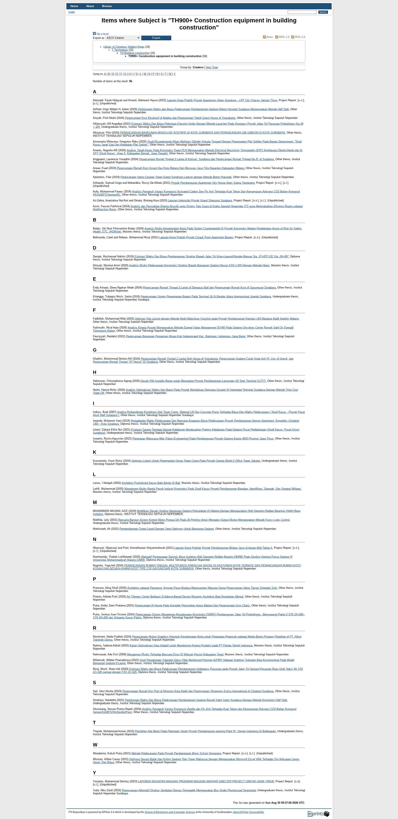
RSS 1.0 (283, 37)
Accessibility (257, 812)
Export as (98, 37)
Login (71, 11)
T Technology (120, 49)
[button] (156, 37)
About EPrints (240, 812)
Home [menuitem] (74, 6)
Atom (269, 37)
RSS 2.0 (299, 37)
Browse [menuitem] (107, 6)
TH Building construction (134, 53)
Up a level (102, 33)
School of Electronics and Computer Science (170, 812)
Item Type (212, 67)
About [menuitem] (90, 6)
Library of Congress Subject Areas (123, 46)
